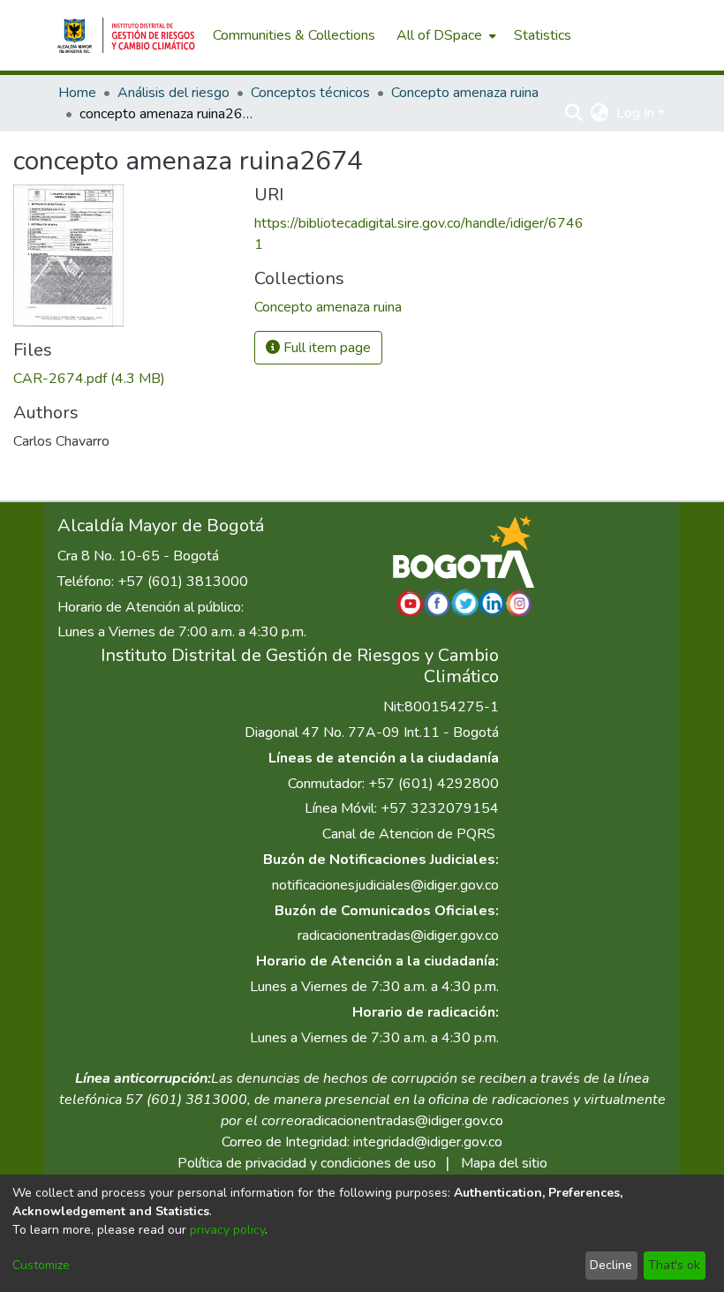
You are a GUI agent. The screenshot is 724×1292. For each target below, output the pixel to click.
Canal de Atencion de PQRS (408, 834)
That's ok (674, 1265)
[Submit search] (574, 113)
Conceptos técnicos (310, 92)
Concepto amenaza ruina (465, 92)
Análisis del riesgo (173, 92)
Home (77, 92)
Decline (611, 1265)
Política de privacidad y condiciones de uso (306, 1163)
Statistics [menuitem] (542, 35)
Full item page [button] (325, 347)
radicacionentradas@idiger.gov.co (398, 935)
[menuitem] (444, 35)
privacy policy (227, 1229)
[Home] (126, 35)
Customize (41, 1265)
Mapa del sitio (504, 1163)
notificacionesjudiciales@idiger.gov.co (385, 885)
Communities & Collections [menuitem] (294, 35)
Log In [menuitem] (635, 113)
